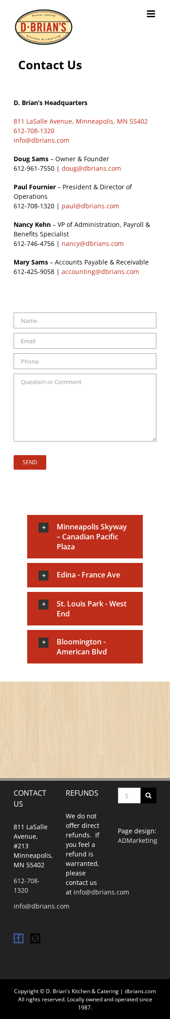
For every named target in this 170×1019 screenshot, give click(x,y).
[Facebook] (19, 938)
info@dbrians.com (41, 140)
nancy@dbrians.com (93, 243)
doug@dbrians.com (91, 168)
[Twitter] (35, 938)
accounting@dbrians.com (100, 271)
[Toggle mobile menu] (151, 14)
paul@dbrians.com (90, 206)
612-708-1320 (34, 130)
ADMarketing (137, 840)
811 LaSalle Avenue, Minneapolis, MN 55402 (81, 121)
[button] (85, 536)
